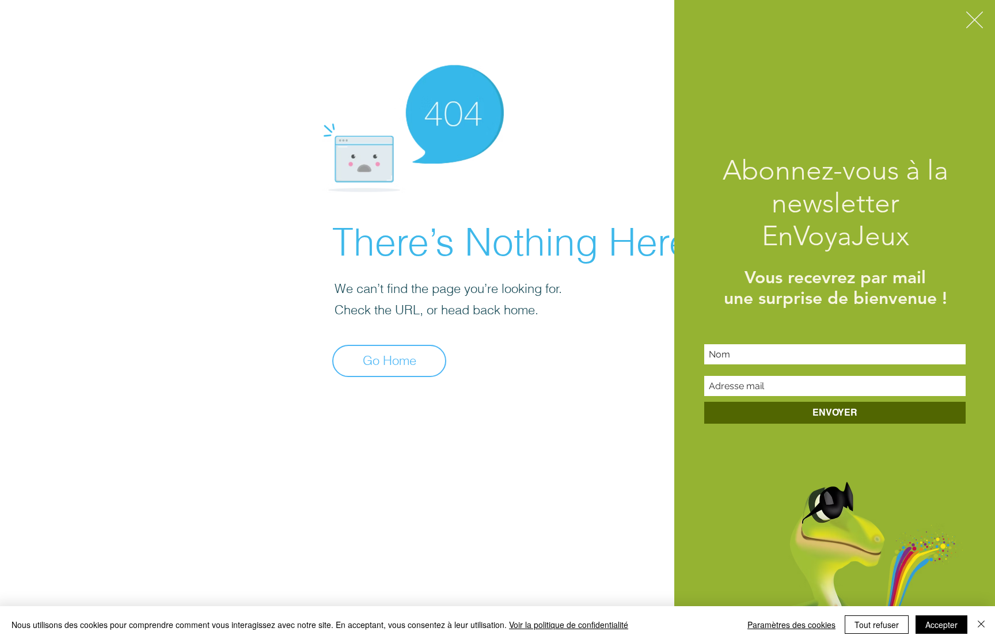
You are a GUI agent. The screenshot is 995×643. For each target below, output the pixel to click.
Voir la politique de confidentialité (568, 624)
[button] (974, 20)
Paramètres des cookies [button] (791, 624)
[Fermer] (981, 624)
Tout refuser (877, 624)
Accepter (941, 624)
